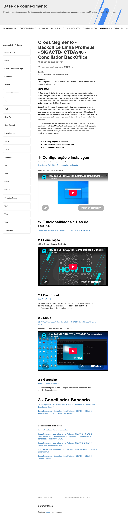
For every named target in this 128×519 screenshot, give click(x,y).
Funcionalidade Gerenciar (48, 383)
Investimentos (9, 133)
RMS (6, 173)
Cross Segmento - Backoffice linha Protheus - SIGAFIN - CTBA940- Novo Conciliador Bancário (67, 405)
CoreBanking (9, 76)
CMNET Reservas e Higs (13, 68)
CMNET (7, 60)
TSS (6, 222)
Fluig (6, 101)
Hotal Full (8, 117)
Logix (6, 141)
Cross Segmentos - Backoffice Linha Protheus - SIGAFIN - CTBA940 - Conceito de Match (66, 457)
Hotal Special (9, 125)
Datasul (7, 84)
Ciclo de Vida (9, 52)
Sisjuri (7, 189)
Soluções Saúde (10, 198)
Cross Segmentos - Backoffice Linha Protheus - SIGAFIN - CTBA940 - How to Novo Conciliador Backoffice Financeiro (66, 412)
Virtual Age (8, 230)
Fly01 (6, 109)
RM (5, 165)
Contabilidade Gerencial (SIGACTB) (65, 28)
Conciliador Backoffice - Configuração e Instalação (58, 165)
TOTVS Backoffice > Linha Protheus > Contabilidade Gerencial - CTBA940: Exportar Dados (67, 450)
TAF (6, 206)
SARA (6, 181)
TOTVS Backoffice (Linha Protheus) (34, 28)
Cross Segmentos (10, 28)
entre (48, 512)
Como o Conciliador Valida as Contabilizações (54, 430)
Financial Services (11, 93)
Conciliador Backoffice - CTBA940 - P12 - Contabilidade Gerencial (64, 230)
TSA (6, 214)
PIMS (6, 149)
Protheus (8, 157)
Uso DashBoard (44, 299)
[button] (56, 498)
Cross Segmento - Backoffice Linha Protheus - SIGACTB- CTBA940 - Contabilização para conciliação (65, 444)
